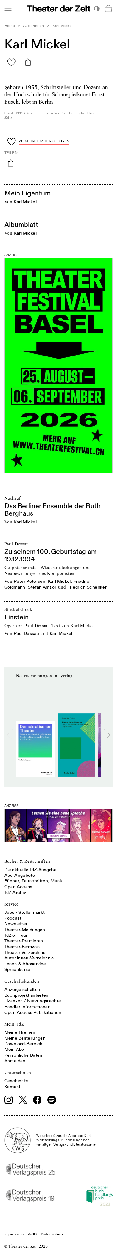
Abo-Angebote (19, 875)
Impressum (14, 1234)
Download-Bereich (23, 1043)
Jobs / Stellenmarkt (24, 912)
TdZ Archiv (15, 892)
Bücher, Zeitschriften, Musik (33, 881)
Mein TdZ (14, 1024)
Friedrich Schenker (87, 587)
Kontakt (12, 1086)
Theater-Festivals (22, 946)
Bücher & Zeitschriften (27, 861)
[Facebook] (37, 1100)
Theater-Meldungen (24, 929)
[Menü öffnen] (8, 8)
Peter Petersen (29, 581)
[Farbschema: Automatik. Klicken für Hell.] (96, 8)
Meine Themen (19, 1032)
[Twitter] (23, 1100)
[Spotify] (51, 1100)
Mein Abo (14, 1049)
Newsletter (16, 923)
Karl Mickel (25, 202)
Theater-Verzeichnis (25, 952)
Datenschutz (52, 1234)
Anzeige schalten (22, 989)
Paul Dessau (26, 633)
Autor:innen (33, 26)
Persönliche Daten (23, 1055)
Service (11, 904)
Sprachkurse (17, 969)
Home (9, 26)
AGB (32, 1234)
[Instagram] (8, 1100)
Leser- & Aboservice (25, 964)
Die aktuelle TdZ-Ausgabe (30, 869)
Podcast (12, 918)
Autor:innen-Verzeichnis (29, 958)
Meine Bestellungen (25, 1038)
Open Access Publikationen (32, 1012)
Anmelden (15, 1061)
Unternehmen (17, 1072)
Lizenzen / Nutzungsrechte (32, 1001)
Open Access (18, 887)
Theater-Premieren (23, 941)
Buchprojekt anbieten (26, 995)
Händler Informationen (27, 1006)
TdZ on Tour (16, 935)
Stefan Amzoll (42, 587)
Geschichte (16, 1080)
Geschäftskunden (21, 981)
